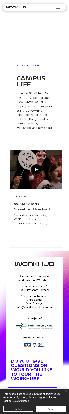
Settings (18, 409)
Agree (51, 409)
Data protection (21, 400)
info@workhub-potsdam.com (35, 307)
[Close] (64, 393)
